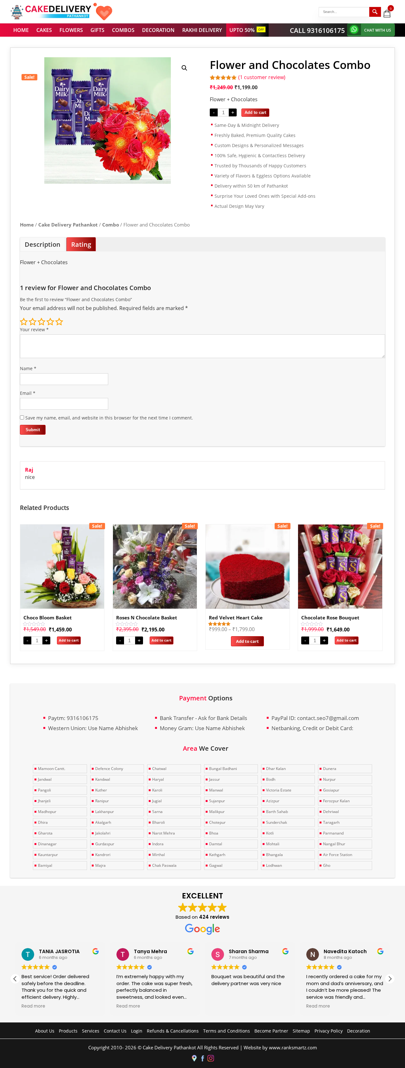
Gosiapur (331, 790)
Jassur (214, 779)
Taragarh (331, 822)
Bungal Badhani (223, 768)
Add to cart (255, 112)
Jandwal (45, 779)
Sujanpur (217, 801)
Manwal (216, 790)
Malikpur (217, 811)
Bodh (270, 779)
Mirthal (158, 854)
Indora (158, 844)
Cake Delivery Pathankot (68, 224)
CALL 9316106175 (317, 30)
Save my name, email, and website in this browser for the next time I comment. (109, 418)
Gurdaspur (104, 844)
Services (90, 1031)
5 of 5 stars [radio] (59, 322)
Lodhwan (274, 865)
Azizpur (272, 801)
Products (68, 1031)
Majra (100, 865)
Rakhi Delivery (202, 30)
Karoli (157, 790)
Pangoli (44, 790)
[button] (184, 68)
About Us (44, 1031)
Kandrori (102, 854)
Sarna (157, 811)
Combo (110, 224)
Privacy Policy (329, 1031)
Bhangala (274, 854)
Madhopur (47, 811)
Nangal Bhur (334, 844)
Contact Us (115, 1031)
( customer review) (261, 77)
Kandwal (102, 779)
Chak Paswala (164, 865)
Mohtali (272, 844)
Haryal (158, 779)
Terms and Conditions (226, 1031)
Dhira (43, 822)
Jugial (157, 801)
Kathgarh (217, 854)
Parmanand (333, 833)
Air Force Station (337, 854)
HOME (21, 30)
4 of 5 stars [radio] (50, 322)
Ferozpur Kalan (336, 801)
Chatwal (159, 768)
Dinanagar (47, 844)
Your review (34, 329)
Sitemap (301, 1031)
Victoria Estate (278, 790)
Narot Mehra (163, 833)
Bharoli (158, 822)
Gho (326, 865)
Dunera (329, 768)
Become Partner (271, 1031)
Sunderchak (276, 822)
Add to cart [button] (69, 640)
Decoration (358, 1031)
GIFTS (97, 30)
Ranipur (102, 801)
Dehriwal (331, 811)
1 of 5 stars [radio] (24, 322)
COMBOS (123, 30)
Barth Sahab (277, 811)
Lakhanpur (104, 811)
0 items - (391, 8)
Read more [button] (33, 1006)
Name (28, 368)
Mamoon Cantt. (51, 768)
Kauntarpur (48, 854)
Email (27, 393)
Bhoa (213, 833)
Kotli (270, 833)
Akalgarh (103, 822)
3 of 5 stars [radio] (41, 322)
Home (27, 224)
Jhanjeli (44, 801)
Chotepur (217, 822)
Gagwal (215, 865)
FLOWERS (71, 30)
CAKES (44, 30)
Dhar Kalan (276, 768)
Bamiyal (45, 865)
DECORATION (158, 30)
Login (136, 1031)
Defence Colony (109, 768)
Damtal (215, 844)
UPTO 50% (242, 30)
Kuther (101, 790)
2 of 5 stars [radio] (32, 322)
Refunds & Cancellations (173, 1031)
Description (42, 244)
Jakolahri (102, 833)
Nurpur (329, 779)
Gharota (45, 833)
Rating (81, 244)
